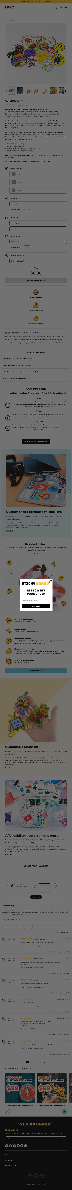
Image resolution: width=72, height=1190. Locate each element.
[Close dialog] (51, 580)
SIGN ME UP (36, 606)
